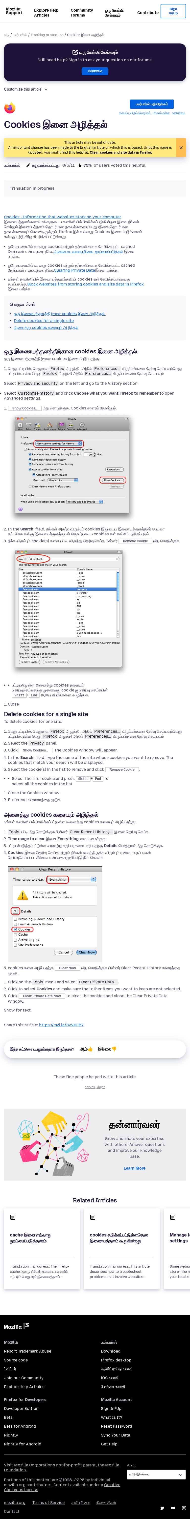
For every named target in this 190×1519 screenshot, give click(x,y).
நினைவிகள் (106, 1502)
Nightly (11, 1435)
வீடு (6, 35)
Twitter (162, 1508)
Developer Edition (21, 1408)
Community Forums (82, 13)
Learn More (134, 1168)
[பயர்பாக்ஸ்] (10, 108)
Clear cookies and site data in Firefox (121, 152)
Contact (12, 1511)
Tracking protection (47, 35)
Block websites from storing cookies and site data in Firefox (85, 284)
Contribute (148, 12)
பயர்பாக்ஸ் (20, 35)
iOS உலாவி (110, 1378)
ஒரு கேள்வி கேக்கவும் (114, 13)
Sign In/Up (173, 11)
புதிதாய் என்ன (161, 113)
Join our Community (24, 1378)
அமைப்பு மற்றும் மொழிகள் (135, 113)
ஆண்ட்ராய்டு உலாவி (117, 1369)
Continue (95, 71)
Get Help (109, 1444)
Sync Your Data (115, 1435)
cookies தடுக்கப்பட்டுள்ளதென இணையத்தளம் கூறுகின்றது (119, 1238)
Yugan (100, 1087)
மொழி (131, 1465)
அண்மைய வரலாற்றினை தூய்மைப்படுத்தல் (88, 251)
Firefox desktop (116, 1360)
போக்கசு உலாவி (113, 1386)
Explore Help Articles (46, 13)
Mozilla (16, 1327)
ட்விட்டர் (10, 1369)
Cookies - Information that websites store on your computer (62, 217)
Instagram (184, 1508)
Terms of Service (48, 1502)
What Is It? (111, 1417)
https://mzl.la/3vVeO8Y (61, 1025)
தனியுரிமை (178, 113)
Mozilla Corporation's (34, 1465)
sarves (90, 1087)
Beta (8, 1417)
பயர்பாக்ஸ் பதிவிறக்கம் (152, 104)
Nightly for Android (22, 1444)
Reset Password (116, 1426)
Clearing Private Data (74, 270)
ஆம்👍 (86, 1049)
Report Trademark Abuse (27, 1351)
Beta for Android (20, 1426)
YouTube (173, 1508)
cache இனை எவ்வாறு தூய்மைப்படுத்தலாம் (30, 1238)
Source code (16, 1360)
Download (110, 1351)
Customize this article (23, 89)
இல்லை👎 (107, 1049)
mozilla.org (14, 1502)
